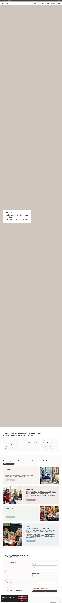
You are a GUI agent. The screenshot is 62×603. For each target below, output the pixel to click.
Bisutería (34, 576)
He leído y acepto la (40, 588)
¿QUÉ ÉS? (35, 3)
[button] (1, 216)
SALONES (39, 3)
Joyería (34, 574)
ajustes (13, 599)
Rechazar (22, 598)
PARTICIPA (44, 3)
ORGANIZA (48, 3)
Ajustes (22, 600)
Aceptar (22, 596)
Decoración (35, 575)
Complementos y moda (37, 577)
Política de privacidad (43, 588)
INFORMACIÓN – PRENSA (55, 3)
